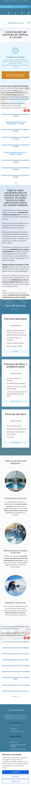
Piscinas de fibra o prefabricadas (15, 335)
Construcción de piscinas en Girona (15, 617)
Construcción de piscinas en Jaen (15, 656)
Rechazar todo (15, 781)
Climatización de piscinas (15, 467)
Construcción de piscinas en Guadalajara (15, 630)
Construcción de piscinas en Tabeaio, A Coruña (16, 145)
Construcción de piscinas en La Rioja (15, 662)
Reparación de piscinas (15, 572)
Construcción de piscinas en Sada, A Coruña (15, 123)
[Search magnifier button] (29, 6)
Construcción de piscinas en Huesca (15, 643)
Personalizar (15, 776)
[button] (28, 22)
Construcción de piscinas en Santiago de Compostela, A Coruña (15, 130)
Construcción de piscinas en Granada (15, 623)
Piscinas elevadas (15, 288)
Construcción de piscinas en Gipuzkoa (15, 611)
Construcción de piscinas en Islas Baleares (15, 649)
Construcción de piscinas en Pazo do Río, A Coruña (15, 115)
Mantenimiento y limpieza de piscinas (15, 521)
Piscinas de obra (15, 384)
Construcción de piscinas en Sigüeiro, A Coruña (15, 138)
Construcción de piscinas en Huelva (15, 637)
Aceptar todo (15, 772)
